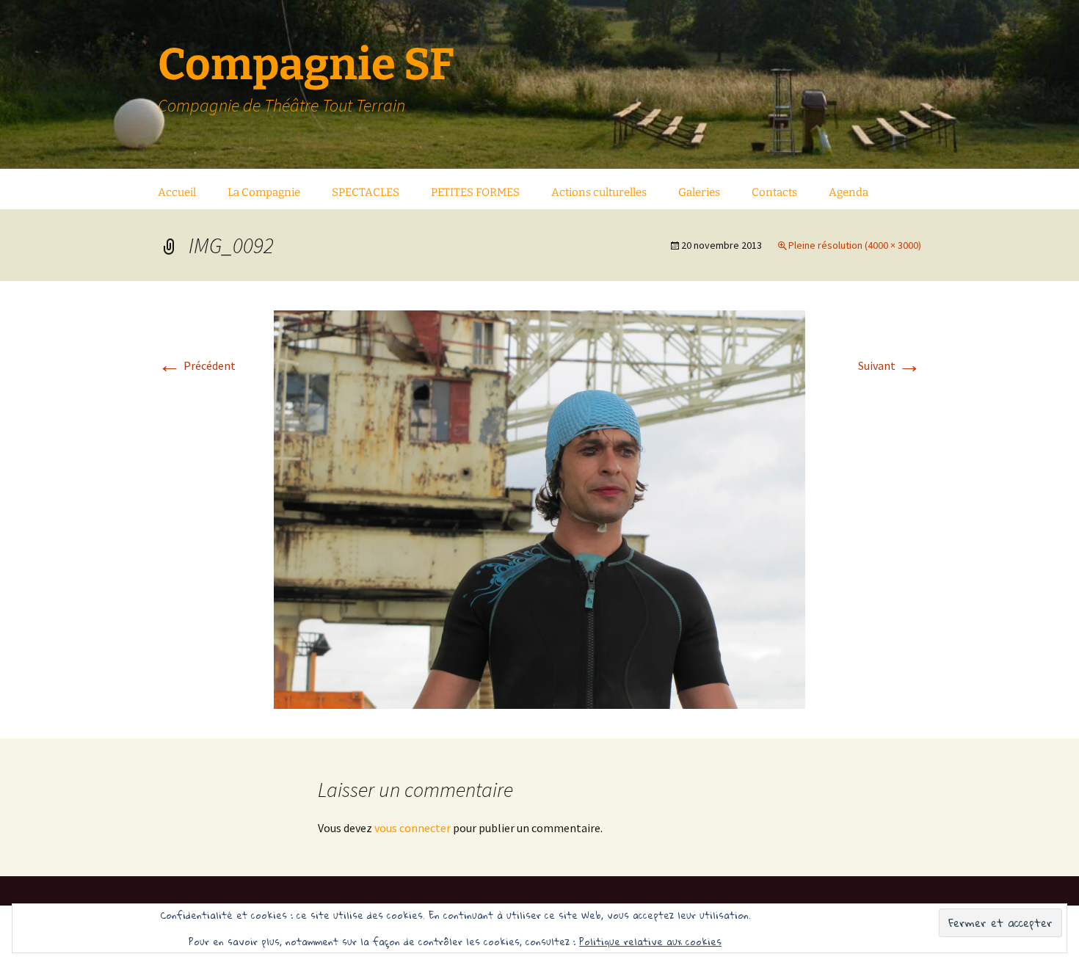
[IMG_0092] (539, 507)
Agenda (848, 192)
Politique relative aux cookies (650, 941)
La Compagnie (264, 192)
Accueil (177, 192)
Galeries (699, 192)
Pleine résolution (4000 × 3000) (854, 245)
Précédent (197, 365)
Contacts (774, 192)
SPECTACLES (365, 192)
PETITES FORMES (475, 192)
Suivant (889, 365)
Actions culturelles (599, 192)
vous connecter (412, 827)
